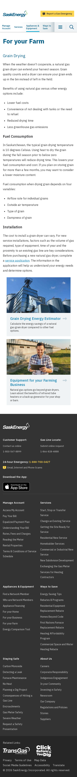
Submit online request (52, 446)
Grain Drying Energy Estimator (35, 318)
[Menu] (60, 27)
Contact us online (12, 446)
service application (17, 260)
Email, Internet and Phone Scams (24, 467)
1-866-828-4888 (49, 451)
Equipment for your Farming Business (33, 382)
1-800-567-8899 (12, 451)
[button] (38, 485)
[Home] (15, 14)
